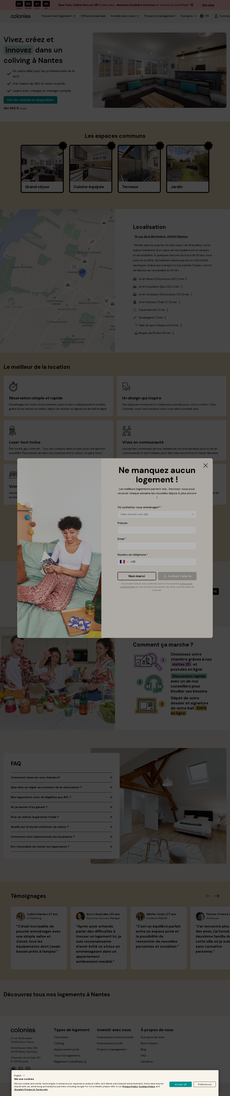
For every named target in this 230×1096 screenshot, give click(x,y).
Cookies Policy (147, 1086)
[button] (19, 1075)
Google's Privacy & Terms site (31, 1089)
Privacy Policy (130, 1086)
